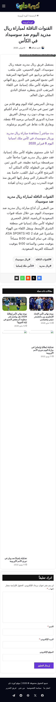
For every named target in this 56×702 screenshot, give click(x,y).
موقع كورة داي (14, 683)
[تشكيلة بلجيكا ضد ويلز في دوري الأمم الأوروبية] (14, 442)
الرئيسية (33, 15)
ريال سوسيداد (22, 259)
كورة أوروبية (23, 15)
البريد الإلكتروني (46, 639)
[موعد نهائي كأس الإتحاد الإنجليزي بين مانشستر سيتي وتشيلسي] (41, 304)
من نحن (21, 688)
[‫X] (34, 278)
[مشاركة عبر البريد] (16, 278)
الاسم (50, 626)
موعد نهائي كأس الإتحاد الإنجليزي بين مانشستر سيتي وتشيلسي (44, 316)
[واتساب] (22, 278)
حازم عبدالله (35, 48)
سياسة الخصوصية (34, 688)
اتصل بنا (46, 688)
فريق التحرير (11, 688)
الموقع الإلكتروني (47, 652)
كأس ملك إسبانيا (24, 265)
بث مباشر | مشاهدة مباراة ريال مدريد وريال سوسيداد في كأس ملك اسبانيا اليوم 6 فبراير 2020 (30, 138)
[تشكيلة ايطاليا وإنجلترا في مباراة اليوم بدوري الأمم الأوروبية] (41, 337)
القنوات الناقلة (43, 259)
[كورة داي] (28, 6)
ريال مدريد (44, 265)
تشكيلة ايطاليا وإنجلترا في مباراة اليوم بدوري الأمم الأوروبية (42, 350)
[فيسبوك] (39, 278)
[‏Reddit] (28, 278)
